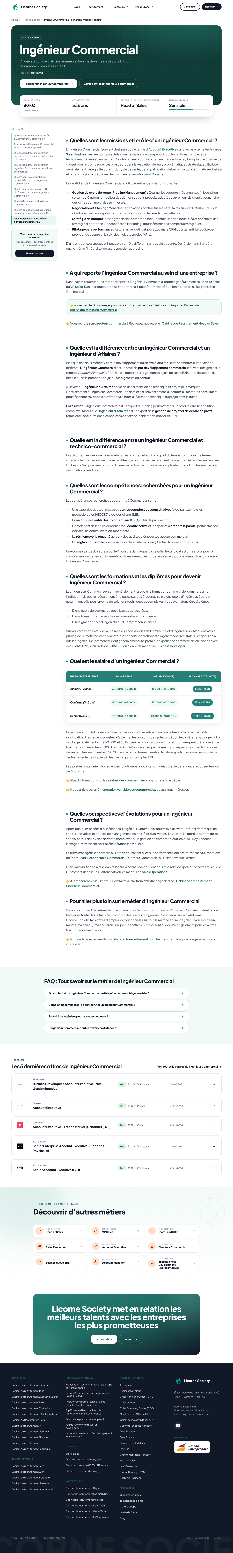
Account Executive (163, 149)
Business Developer (170, 646)
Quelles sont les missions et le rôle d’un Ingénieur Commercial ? (32, 137)
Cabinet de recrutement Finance (29, 1437)
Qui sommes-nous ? (131, 1494)
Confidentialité (201, 1538)
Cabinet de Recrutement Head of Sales (190, 323)
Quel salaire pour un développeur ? (85, 1419)
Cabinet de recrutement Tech (27, 1390)
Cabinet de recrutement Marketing (30, 1431)
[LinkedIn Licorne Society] (178, 1425)
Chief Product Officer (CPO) (135, 1413)
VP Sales (76, 287)
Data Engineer (128, 1431)
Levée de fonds (128, 1512)
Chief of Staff (127, 1402)
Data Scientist (127, 1437)
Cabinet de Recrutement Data (28, 1419)
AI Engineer (126, 1384)
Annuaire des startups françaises (84, 1459)
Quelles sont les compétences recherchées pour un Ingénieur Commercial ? (30, 180)
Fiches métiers (32, 19)
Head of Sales (210, 282)
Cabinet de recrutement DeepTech (85, 1505)
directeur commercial (110, 323)
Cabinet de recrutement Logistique (31, 1448)
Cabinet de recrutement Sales (28, 1402)
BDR (119, 646)
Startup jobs (72, 1453)
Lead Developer (129, 1466)
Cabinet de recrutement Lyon (27, 1471)
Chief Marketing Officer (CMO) (137, 1396)
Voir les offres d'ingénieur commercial (109, 83)
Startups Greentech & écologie (83, 1470)
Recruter (210, 6)
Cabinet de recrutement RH (26, 1442)
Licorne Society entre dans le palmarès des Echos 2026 (87, 1394)
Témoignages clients (131, 1500)
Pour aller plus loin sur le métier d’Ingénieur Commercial (30, 220)
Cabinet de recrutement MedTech (85, 1499)
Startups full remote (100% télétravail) (87, 1465)
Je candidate (104, 1339)
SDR (112, 646)
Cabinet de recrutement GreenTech (86, 1511)
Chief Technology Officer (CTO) (137, 1419)
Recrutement (95, 6)
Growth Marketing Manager (135, 1454)
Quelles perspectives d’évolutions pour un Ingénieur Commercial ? (32, 211)
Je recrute (130, 1339)
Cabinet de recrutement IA (26, 1425)
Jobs (77, 6)
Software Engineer (130, 1477)
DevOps (124, 1448)
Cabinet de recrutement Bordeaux (30, 1477)
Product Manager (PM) (132, 1471)
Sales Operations (154, 872)
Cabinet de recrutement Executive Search (34, 1396)
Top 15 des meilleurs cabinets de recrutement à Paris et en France (83, 1412)
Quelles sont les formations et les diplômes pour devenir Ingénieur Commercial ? (31, 192)
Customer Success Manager (136, 1425)
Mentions (217, 1538)
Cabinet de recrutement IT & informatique (34, 1413)
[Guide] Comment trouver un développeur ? (82, 1426)
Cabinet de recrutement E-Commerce (87, 1517)
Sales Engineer (77, 154)
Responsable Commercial (106, 858)
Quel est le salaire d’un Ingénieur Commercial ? (31, 203)
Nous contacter (34, 253)
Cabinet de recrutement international (32, 1489)
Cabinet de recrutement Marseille (30, 1483)
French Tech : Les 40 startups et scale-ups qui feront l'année (89, 1386)
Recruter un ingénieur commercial (46, 83)
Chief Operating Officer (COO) (137, 1408)
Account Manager (151, 174)
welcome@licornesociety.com (191, 1414)
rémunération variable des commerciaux (126, 789)
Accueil (15, 19)
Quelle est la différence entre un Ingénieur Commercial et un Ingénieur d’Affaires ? (34, 156)
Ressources (142, 6)
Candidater (190, 6)
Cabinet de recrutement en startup (30, 1384)
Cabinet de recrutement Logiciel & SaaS (88, 1493)
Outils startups (128, 1506)
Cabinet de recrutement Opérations (31, 1408)
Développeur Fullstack (132, 1442)
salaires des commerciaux (127, 780)
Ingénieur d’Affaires (113, 411)
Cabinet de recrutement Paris (27, 1465)
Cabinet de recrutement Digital (83, 1488)
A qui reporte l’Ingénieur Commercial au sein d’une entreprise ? (34, 146)
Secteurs (119, 6)
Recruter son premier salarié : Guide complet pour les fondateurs (85, 1403)
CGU (188, 1538)
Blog (122, 1518)
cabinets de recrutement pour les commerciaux (146, 939)
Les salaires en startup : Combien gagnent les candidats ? (89, 1435)
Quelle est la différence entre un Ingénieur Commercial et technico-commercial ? (33, 168)
